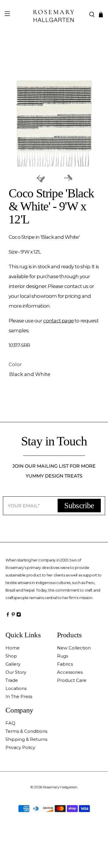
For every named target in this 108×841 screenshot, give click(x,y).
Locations (15, 688)
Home (12, 648)
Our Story (15, 672)
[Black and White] (54, 375)
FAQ (10, 723)
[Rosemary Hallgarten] (54, 14)
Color (15, 364)
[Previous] (40, 178)
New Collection (74, 648)
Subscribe (79, 505)
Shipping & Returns (26, 739)
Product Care (71, 680)
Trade (11, 680)
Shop (11, 656)
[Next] (68, 178)
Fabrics (65, 664)
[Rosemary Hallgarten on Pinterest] (13, 616)
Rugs (62, 656)
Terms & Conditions (26, 731)
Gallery (12, 664)
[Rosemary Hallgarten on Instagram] (18, 616)
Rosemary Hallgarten (60, 787)
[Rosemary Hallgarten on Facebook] (7, 616)
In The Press (18, 696)
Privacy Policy (20, 747)
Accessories (70, 672)
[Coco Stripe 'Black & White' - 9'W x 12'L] (54, 123)
